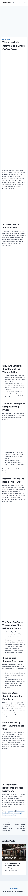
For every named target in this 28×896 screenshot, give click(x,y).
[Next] (23, 859)
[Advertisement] (14, 20)
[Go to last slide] (4, 859)
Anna (5, 53)
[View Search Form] (13, 3)
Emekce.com (14, 888)
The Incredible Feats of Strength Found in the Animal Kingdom (12, 866)
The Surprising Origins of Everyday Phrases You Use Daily (7, 826)
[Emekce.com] (6, 3)
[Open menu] (24, 3)
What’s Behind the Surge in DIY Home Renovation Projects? (20, 826)
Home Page (11, 811)
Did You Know (6, 39)
